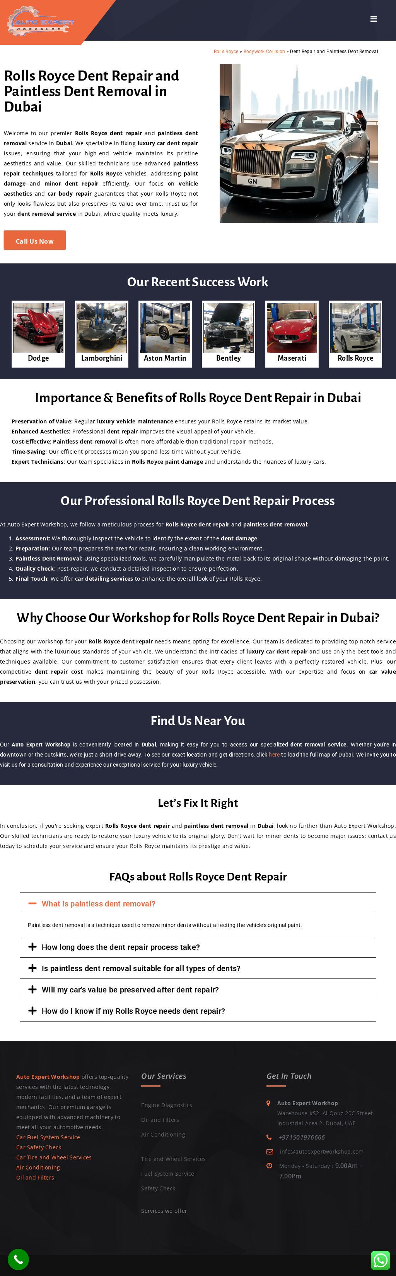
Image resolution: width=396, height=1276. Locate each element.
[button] (198, 903)
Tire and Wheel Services (173, 1159)
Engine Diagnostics (166, 1105)
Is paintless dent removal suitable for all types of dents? (141, 968)
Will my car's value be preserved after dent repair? (130, 989)
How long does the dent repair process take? (121, 947)
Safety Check (158, 1188)
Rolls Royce (226, 51)
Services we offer (164, 1210)
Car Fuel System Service (48, 1137)
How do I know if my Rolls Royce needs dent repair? (133, 1011)
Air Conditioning (38, 1167)
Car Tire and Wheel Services (54, 1157)
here (274, 754)
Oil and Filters (35, 1177)
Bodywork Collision (264, 51)
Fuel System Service (167, 1173)
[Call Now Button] (18, 1259)
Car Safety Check (38, 1147)
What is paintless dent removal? (98, 903)
